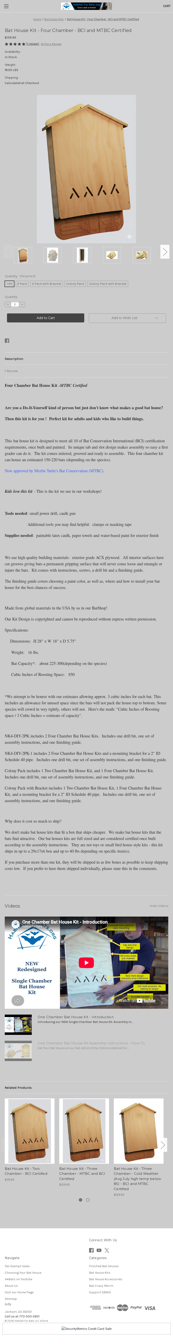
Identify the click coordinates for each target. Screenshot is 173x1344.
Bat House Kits (99, 1273)
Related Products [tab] (18, 1088)
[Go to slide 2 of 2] (87, 1200)
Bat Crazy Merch (101, 1286)
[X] (107, 1250)
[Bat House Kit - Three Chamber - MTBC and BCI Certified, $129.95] (84, 1131)
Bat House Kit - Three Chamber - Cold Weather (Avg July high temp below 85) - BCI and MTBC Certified (137, 1178)
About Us (11, 1286)
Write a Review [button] (51, 44)
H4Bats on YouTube (18, 1279)
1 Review (11, 371)
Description (14, 359)
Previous (8, 252)
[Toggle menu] (6, 6)
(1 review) (33, 44)
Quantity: (20, 276)
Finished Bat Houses (104, 1266)
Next (164, 252)
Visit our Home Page (19, 1292)
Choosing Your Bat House (23, 1273)
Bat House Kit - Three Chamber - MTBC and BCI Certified (82, 1173)
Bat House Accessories (105, 1279)
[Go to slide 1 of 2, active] (80, 1200)
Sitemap (11, 1299)
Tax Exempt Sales (17, 1266)
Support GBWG (100, 1292)
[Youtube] (99, 1250)
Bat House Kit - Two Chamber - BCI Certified (26, 1171)
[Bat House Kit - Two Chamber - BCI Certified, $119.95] (29, 1131)
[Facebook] (7, 341)
